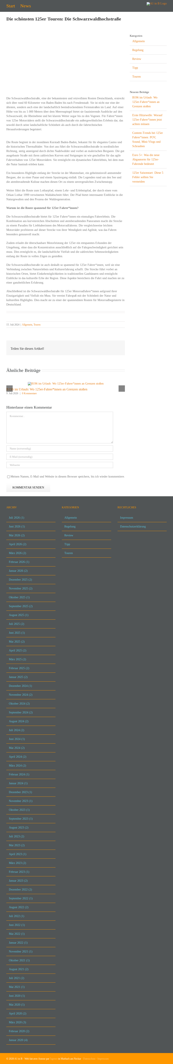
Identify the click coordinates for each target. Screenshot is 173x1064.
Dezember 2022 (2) (20, 889)
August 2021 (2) (18, 969)
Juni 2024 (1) (17, 739)
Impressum (126, 517)
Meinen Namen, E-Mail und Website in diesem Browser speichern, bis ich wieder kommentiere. (68, 476)
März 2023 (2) (17, 863)
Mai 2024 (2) (17, 747)
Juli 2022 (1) (16, 916)
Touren (37, 324)
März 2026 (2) (17, 553)
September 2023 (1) (21, 818)
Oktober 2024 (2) (19, 703)
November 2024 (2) (20, 694)
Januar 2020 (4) (18, 1040)
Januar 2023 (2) (18, 880)
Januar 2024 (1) (18, 783)
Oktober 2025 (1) (19, 597)
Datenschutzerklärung (133, 526)
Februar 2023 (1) (19, 871)
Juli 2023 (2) (16, 836)
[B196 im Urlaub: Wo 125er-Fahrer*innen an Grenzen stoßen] (66, 383)
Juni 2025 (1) (17, 632)
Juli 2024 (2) (16, 730)
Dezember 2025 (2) (20, 579)
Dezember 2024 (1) (20, 685)
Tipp (135, 67)
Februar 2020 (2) (19, 1031)
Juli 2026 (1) (16, 517)
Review (136, 59)
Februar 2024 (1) (19, 774)
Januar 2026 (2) (18, 570)
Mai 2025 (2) (17, 641)
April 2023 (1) (17, 854)
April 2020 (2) (17, 1013)
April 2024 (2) (17, 756)
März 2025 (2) (17, 659)
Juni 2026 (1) (17, 526)
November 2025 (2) (20, 588)
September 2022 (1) (21, 898)
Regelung (137, 50)
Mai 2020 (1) (17, 1004)
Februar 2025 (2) (19, 668)
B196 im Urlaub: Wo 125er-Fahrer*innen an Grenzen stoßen (46, 389)
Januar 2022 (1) (18, 942)
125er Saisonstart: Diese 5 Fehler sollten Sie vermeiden (147, 177)
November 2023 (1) (20, 801)
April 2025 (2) (17, 650)
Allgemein (27, 324)
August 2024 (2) (18, 721)
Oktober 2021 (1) (19, 960)
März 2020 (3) (17, 1022)
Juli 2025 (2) (16, 623)
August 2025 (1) (18, 615)
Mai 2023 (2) (17, 845)
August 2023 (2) (18, 827)
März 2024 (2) (17, 765)
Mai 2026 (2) (17, 535)
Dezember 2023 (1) (20, 792)
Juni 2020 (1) (17, 995)
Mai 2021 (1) (17, 987)
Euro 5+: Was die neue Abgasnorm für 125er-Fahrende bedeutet (145, 159)
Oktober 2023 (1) (19, 809)
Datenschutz (89, 1058)
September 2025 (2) (21, 606)
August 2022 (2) (18, 907)
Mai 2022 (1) (17, 933)
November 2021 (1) (20, 951)
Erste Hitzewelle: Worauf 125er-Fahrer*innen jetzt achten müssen (147, 120)
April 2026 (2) (17, 544)
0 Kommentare (29, 393)
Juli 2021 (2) (16, 978)
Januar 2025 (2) (18, 677)
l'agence (54, 1058)
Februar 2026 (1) (19, 562)
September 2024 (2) (21, 712)
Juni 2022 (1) (17, 925)
